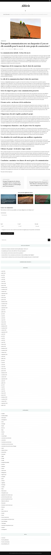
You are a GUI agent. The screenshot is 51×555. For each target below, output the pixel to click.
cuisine (2, 448)
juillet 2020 (3, 405)
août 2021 (3, 380)
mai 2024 (3, 315)
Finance (2, 468)
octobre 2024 (3, 305)
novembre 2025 (4, 289)
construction (3, 440)
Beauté (2, 425)
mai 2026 (3, 277)
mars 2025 (3, 295)
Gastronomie (3, 470)
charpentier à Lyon (8, 74)
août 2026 (3, 271)
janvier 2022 (3, 370)
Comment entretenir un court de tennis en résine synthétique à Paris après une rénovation (8, 201)
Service (2, 515)
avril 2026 (3, 279)
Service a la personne (5, 517)
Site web (36, 224)
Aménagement (4, 419)
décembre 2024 (4, 301)
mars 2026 (3, 281)
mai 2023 (3, 338)
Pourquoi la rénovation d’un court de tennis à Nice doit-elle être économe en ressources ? (42, 201)
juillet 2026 (3, 273)
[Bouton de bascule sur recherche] (49, 0)
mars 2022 (3, 366)
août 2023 (3, 334)
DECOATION (3, 452)
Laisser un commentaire (19, 49)
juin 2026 (3, 275)
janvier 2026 (3, 285)
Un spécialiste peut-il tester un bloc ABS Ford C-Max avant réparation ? (13, 250)
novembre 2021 (4, 374)
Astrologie (3, 423)
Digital (2, 456)
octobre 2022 (3, 352)
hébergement (3, 472)
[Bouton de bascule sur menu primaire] (25, 10)
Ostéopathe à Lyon (4, 492)
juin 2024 (3, 313)
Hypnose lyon (3, 474)
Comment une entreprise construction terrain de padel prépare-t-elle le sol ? (14, 248)
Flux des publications (5, 539)
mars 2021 (3, 391)
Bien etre (3, 427)
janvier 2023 (3, 346)
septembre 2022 (4, 354)
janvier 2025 (3, 299)
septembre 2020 (4, 403)
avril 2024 (3, 317)
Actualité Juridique (4, 415)
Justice (2, 478)
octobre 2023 (3, 330)
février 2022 (3, 368)
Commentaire (3, 212)
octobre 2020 (3, 401)
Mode (2, 488)
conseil (2, 433)
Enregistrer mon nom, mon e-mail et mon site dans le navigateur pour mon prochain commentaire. (21, 229)
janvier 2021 (3, 395)
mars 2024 (3, 319)
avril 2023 (3, 340)
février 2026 (3, 283)
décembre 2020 (4, 397)
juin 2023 (3, 336)
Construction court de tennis (6, 442)
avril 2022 (3, 364)
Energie (2, 460)
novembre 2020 (4, 399)
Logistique (3, 482)
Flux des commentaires (5, 541)
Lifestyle (2, 480)
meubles (2, 486)
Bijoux (2, 429)
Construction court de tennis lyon (7, 444)
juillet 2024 (3, 311)
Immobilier (3, 476)
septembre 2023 (4, 332)
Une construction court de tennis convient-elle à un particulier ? (12, 252)
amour (2, 421)
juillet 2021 (3, 382)
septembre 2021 (4, 378)
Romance (3, 507)
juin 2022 (3, 360)
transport (3, 527)
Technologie (3, 523)
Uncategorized (4, 529)
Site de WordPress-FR (5, 543)
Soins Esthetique (4, 521)
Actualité (3, 413)
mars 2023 (3, 342)
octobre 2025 (3, 291)
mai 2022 (3, 362)
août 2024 (3, 309)
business (2, 431)
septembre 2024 (4, 307)
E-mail (19, 224)
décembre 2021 (4, 372)
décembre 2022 (4, 348)
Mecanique (3, 484)
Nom (2, 224)
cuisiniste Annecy (4, 450)
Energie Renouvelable (5, 462)
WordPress (40, 553)
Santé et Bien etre (4, 511)
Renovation (3, 199)
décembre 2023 (4, 326)
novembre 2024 (4, 303)
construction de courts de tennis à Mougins (8, 446)
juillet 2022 (3, 358)
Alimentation (3, 417)
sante (2, 509)
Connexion (3, 537)
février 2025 (3, 297)
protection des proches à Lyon (6, 496)
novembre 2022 (4, 350)
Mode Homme (3, 490)
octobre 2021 (3, 376)
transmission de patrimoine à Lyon (7, 525)
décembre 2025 (4, 287)
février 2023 (3, 344)
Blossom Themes (31, 553)
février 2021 (3, 393)
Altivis (25, 6)
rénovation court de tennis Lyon (6, 505)
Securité (2, 513)
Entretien (3, 464)
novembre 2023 (4, 328)
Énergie (2, 458)
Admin (3, 49)
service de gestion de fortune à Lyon (7, 519)
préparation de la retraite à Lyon (7, 494)
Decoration (3, 454)
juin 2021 (3, 384)
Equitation (3, 466)
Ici (11, 171)
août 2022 (3, 356)
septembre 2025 (4, 293)
